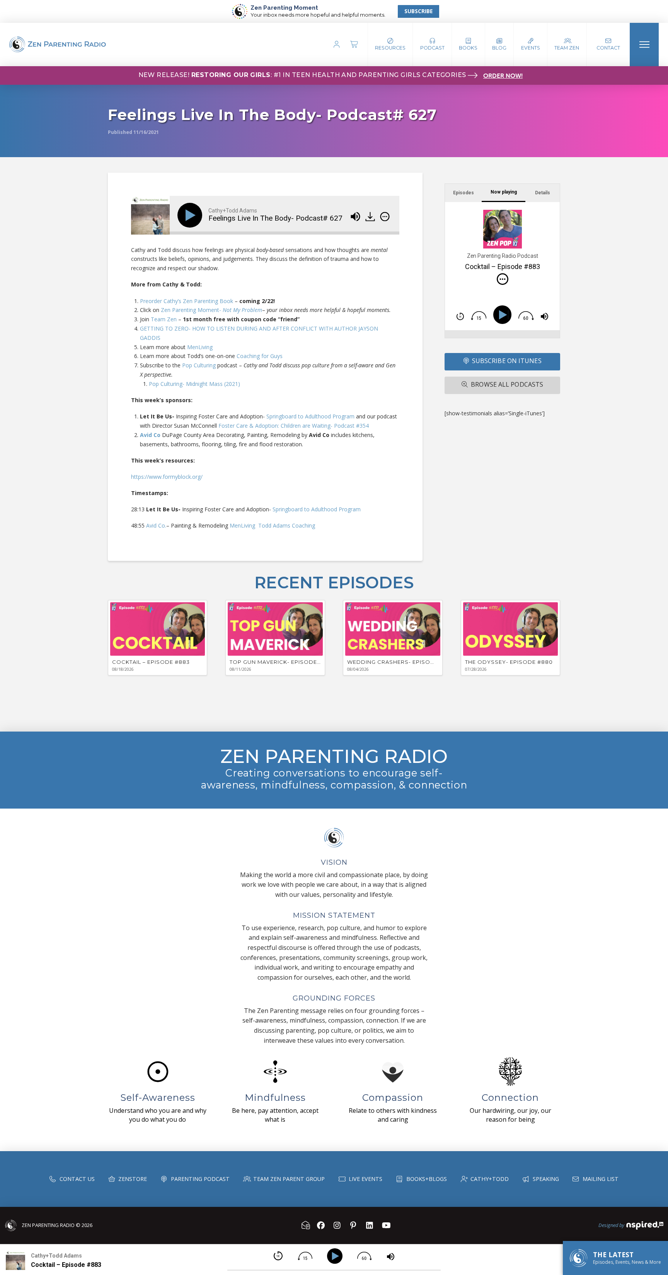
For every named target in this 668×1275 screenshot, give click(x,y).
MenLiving (199, 347)
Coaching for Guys (260, 356)
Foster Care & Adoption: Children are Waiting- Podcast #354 (293, 425)
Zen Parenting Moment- (211, 310)
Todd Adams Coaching (286, 525)
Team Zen (164, 319)
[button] (432, 44)
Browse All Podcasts (507, 384)
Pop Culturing (199, 365)
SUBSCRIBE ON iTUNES (507, 360)
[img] (385, 216)
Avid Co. (156, 525)
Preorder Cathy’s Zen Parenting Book (186, 301)
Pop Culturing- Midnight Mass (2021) (194, 383)
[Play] (191, 215)
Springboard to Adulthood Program (310, 416)
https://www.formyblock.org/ (167, 476)
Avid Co (150, 435)
